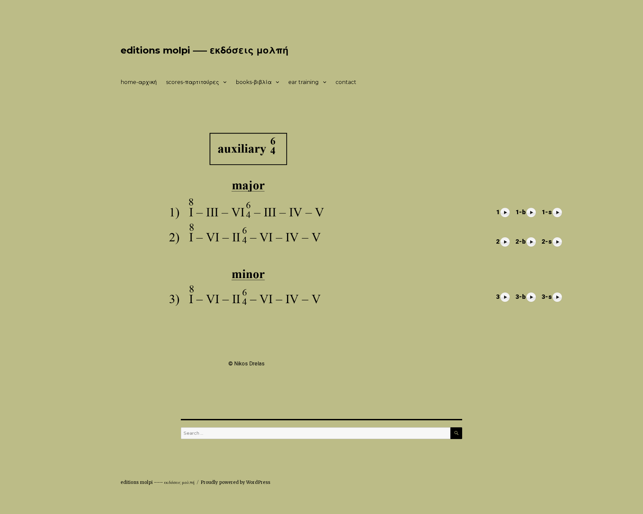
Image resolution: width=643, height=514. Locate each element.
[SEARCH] (456, 433)
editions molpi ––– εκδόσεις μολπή (204, 50)
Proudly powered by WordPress (235, 482)
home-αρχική (139, 82)
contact (346, 82)
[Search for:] (315, 433)
